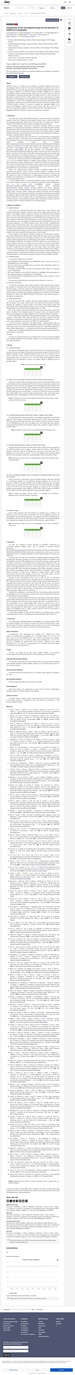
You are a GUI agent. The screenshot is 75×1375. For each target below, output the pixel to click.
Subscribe (7, 1355)
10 (23, 129)
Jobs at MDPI (6, 1330)
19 (12, 144)
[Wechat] (20, 1201)
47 (58, 144)
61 (40, 188)
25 (22, 144)
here (26, 1242)
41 (48, 144)
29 (28, 144)
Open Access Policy (8, 1326)
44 (53, 144)
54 (7, 188)
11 (24, 129)
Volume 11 (20, 13)
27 (25, 144)
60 (38, 188)
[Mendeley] (26, 1201)
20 (14, 144)
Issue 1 (26, 13)
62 (41, 188)
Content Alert (39, 1309)
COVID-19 (23, 110)
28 (27, 144)
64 (56, 254)
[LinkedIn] (14, 1201)
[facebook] (17, 1201)
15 (51, 131)
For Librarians (24, 1328)
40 (47, 144)
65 (18, 315)
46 (56, 144)
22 (17, 144)
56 (10, 188)
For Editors (24, 1326)
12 (26, 129)
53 (33, 186)
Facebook (58, 1323)
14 (29, 129)
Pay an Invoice (7, 1323)
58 (14, 188)
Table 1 (15, 361)
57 (12, 188)
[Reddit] (23, 1201)
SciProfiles (41, 1330)
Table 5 (48, 490)
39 (45, 144)
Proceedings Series (43, 1336)
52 (32, 186)
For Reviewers (24, 1323)
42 (50, 144)
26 (24, 144)
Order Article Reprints (52, 20)
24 (20, 144)
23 (19, 144)
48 (58, 162)
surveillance (45, 110)
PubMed (51, 713)
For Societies (24, 1332)
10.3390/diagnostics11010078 (37, 13)
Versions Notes (24, 76)
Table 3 (15, 426)
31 (32, 144)
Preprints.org (41, 1326)
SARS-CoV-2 (16, 110)
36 (40, 144)
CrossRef (41, 713)
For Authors (24, 1321)
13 (28, 129)
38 (43, 144)
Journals (6, 13)
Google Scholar (33, 713)
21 (15, 144)
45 (55, 144)
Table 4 (55, 455)
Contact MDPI (6, 1328)
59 (15, 188)
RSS (33, 1309)
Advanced (69, 8)
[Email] (8, 1201)
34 (37, 144)
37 (42, 144)
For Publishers (24, 1330)
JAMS (40, 1334)
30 (30, 144)
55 (9, 188)
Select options (8, 1347)
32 (33, 144)
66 (45, 592)
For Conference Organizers (28, 1334)
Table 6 (52, 520)
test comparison (36, 110)
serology (29, 110)
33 (35, 144)
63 (29, 189)
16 (7, 144)
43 (51, 144)
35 (38, 144)
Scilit (46, 713)
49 (37, 167)
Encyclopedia (41, 1332)
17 (9, 144)
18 (10, 144)
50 (17, 173)
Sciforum (40, 1321)
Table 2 (54, 395)
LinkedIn (58, 1321)
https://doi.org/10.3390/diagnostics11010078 (34, 64)
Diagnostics (13, 13)
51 (19, 173)
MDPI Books (41, 1323)
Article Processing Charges (10, 1321)
